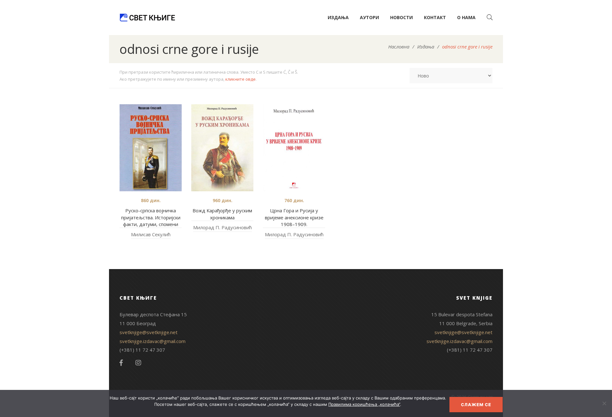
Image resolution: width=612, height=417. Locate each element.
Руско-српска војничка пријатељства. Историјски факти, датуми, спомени (150, 217)
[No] (604, 403)
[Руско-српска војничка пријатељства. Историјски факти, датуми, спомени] (151, 147)
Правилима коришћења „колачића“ (364, 404)
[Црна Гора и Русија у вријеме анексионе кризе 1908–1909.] (294, 147)
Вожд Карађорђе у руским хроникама (222, 214)
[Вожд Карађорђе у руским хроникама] (222, 147)
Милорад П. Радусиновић (222, 227)
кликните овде (240, 79)
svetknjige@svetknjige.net (149, 332)
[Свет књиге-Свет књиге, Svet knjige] (147, 17)
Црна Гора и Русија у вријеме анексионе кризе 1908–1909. (294, 217)
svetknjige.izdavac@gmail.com (153, 341)
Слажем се (476, 404)
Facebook (121, 363)
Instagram (138, 363)
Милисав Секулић (151, 234)
